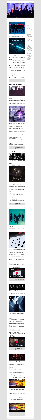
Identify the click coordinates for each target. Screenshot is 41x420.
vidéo (30, 58)
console (30, 35)
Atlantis (17, 348)
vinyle (28, 59)
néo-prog (30, 47)
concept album (21, 147)
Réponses (15, 349)
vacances (28, 58)
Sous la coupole (28, 28)
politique (30, 49)
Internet (28, 39)
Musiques (16, 17)
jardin (30, 39)
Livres (18, 17)
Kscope (19, 80)
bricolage (30, 33)
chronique (23, 413)
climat (30, 34)
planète (31, 48)
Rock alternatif (28, 51)
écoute (30, 59)
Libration (28, 25)
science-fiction (29, 55)
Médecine (28, 44)
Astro (24, 17)
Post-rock (28, 50)
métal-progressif (17, 203)
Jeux (27, 40)
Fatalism (19, 279)
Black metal (28, 33)
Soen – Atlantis (11, 283)
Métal (30, 44)
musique (28, 41)
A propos (11, 17)
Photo (22, 17)
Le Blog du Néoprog (13, 3)
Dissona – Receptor (12, 151)
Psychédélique (30, 50)
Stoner (27, 56)
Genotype (9, 76)
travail (29, 57)
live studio (21, 348)
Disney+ (31, 36)
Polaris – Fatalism (12, 207)
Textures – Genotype (12, 21)
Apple (28, 31)
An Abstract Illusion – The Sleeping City (15, 84)
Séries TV (20, 17)
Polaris (23, 279)
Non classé (28, 47)
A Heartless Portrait (18, 413)
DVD (20, 348)
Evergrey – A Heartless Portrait (14, 352)
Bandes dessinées (29, 32)
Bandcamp (19, 348)
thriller (27, 57)
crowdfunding (28, 36)
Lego (29, 40)
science (28, 54)
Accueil (9, 17)
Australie (17, 279)
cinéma (28, 34)
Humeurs (14, 17)
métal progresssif (21, 80)
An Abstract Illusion (18, 147)
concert (28, 35)
